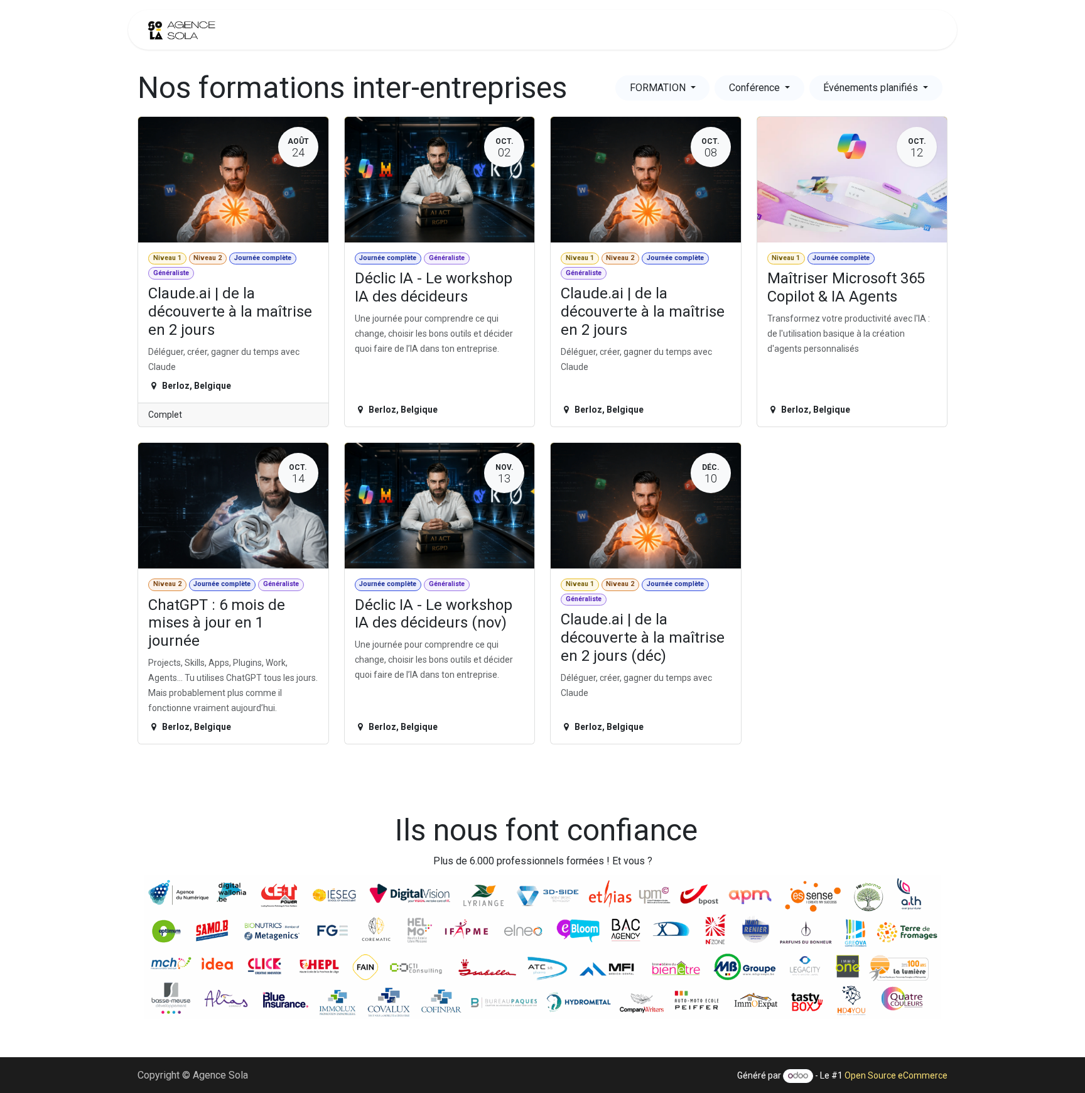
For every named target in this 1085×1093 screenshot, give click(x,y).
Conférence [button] (755, 88)
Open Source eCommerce (896, 1075)
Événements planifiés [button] (871, 88)
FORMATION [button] (659, 88)
